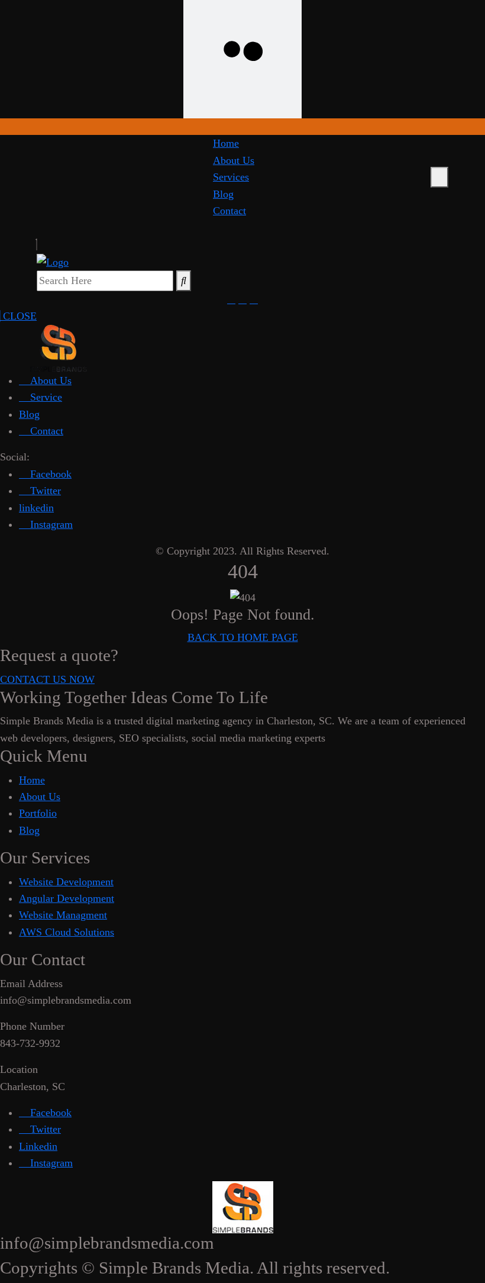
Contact (229, 211)
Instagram (50, 524)
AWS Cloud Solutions (66, 932)
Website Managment (63, 915)
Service (44, 397)
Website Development (66, 882)
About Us (233, 160)
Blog (223, 194)
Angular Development (66, 898)
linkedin (36, 508)
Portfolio (38, 813)
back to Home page (242, 637)
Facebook (49, 474)
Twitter (44, 491)
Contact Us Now (47, 679)
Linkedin (38, 1146)
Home (226, 143)
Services (231, 177)
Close (18, 316)
